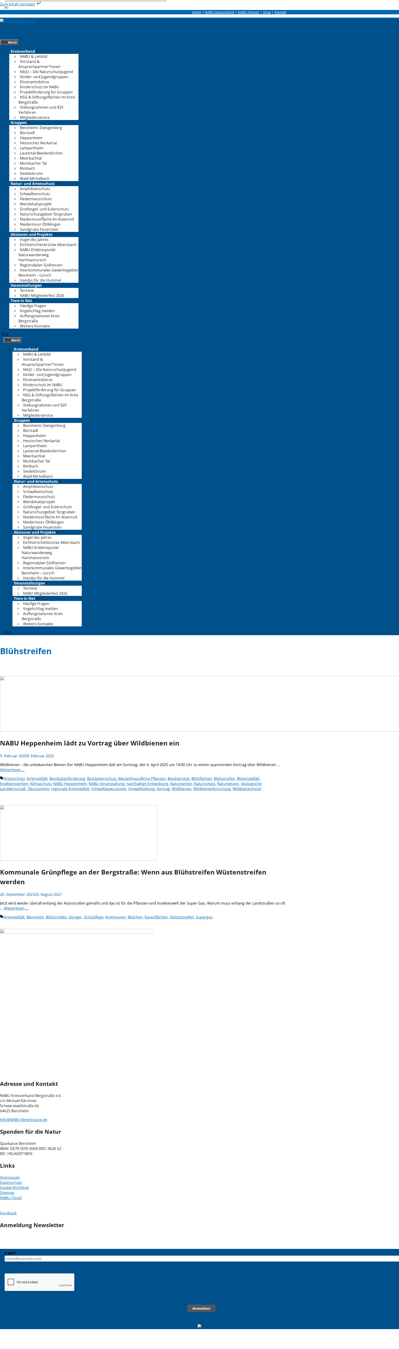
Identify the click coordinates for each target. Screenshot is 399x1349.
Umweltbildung (141, 788)
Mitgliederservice (35, 117)
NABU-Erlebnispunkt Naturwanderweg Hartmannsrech (36, 254)
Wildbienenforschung (212, 788)
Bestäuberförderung (67, 778)
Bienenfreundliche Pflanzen (142, 778)
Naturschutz (204, 783)
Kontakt (280, 12)
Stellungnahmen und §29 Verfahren (40, 110)
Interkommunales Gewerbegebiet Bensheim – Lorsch (48, 273)
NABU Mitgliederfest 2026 (42, 295)
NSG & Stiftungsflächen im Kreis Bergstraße (46, 100)
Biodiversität (179, 778)
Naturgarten (181, 783)
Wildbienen (181, 788)
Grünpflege (93, 917)
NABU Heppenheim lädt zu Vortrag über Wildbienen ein (89, 743)
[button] (5, 334)
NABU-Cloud (10, 1197)
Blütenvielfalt (248, 778)
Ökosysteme (38, 788)
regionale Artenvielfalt (70, 788)
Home (196, 12)
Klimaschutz (40, 783)
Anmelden (201, 1308)
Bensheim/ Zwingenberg (41, 127)
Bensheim (35, 917)
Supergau (204, 917)
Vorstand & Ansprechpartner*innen (39, 64)
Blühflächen (201, 778)
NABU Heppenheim (70, 783)
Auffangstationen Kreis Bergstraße (39, 318)
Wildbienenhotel (247, 788)
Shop (267, 12)
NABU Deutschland (219, 12)
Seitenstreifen (182, 917)
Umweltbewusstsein (108, 788)
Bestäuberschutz (101, 778)
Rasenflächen (156, 917)
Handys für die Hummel (40, 280)
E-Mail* (10, 1253)
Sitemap (7, 1192)
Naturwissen (228, 783)
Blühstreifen (224, 778)
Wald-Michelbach (35, 178)
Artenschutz (14, 778)
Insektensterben (14, 783)
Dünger (75, 917)
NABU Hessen (248, 12)
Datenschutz (11, 1182)
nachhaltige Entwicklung (147, 783)
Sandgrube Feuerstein (39, 229)
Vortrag (163, 788)
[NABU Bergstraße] (18, 21)
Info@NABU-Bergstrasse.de (23, 1119)
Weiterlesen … (12, 769)
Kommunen (115, 917)
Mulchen (135, 917)
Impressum (10, 1177)
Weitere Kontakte (35, 326)
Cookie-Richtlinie (14, 1187)
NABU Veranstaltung (106, 783)
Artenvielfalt (37, 778)
